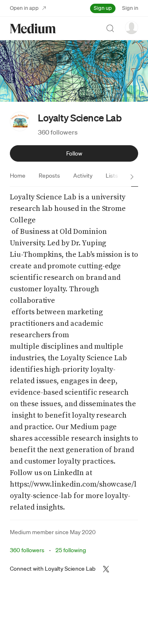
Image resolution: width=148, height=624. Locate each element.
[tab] (17, 175)
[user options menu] (131, 27)
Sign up (103, 8)
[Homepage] (33, 28)
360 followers (58, 132)
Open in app (24, 8)
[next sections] (132, 176)
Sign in (130, 8)
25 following (71, 550)
